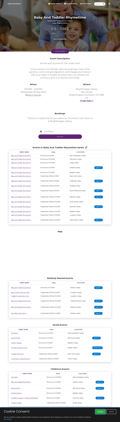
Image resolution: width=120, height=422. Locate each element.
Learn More (7, 419)
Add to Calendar (34, 95)
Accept (100, 412)
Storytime (14, 333)
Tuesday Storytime (17, 354)
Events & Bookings (14, 4)
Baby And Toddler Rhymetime (21, 307)
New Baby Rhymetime (18, 313)
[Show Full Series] (86, 147)
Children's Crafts (16, 403)
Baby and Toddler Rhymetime (21, 155)
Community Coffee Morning (20, 359)
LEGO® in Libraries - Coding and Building (24, 398)
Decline (111, 412)
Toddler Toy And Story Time (20, 296)
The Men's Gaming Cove (19, 348)
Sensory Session (16, 343)
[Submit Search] (103, 4)
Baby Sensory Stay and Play (20, 292)
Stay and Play (15, 338)
